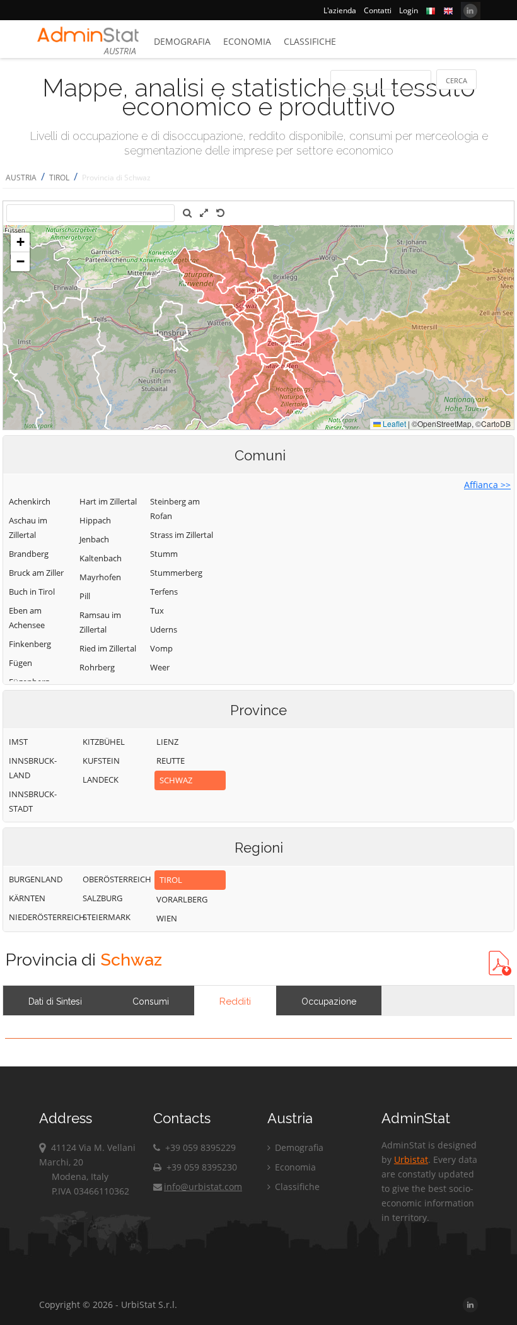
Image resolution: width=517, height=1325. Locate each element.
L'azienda (339, 10)
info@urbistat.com (203, 1187)
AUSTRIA (21, 177)
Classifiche (310, 41)
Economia (247, 41)
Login (408, 10)
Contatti (378, 10)
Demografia (182, 41)
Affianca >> (487, 485)
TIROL (59, 177)
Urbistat (411, 1159)
